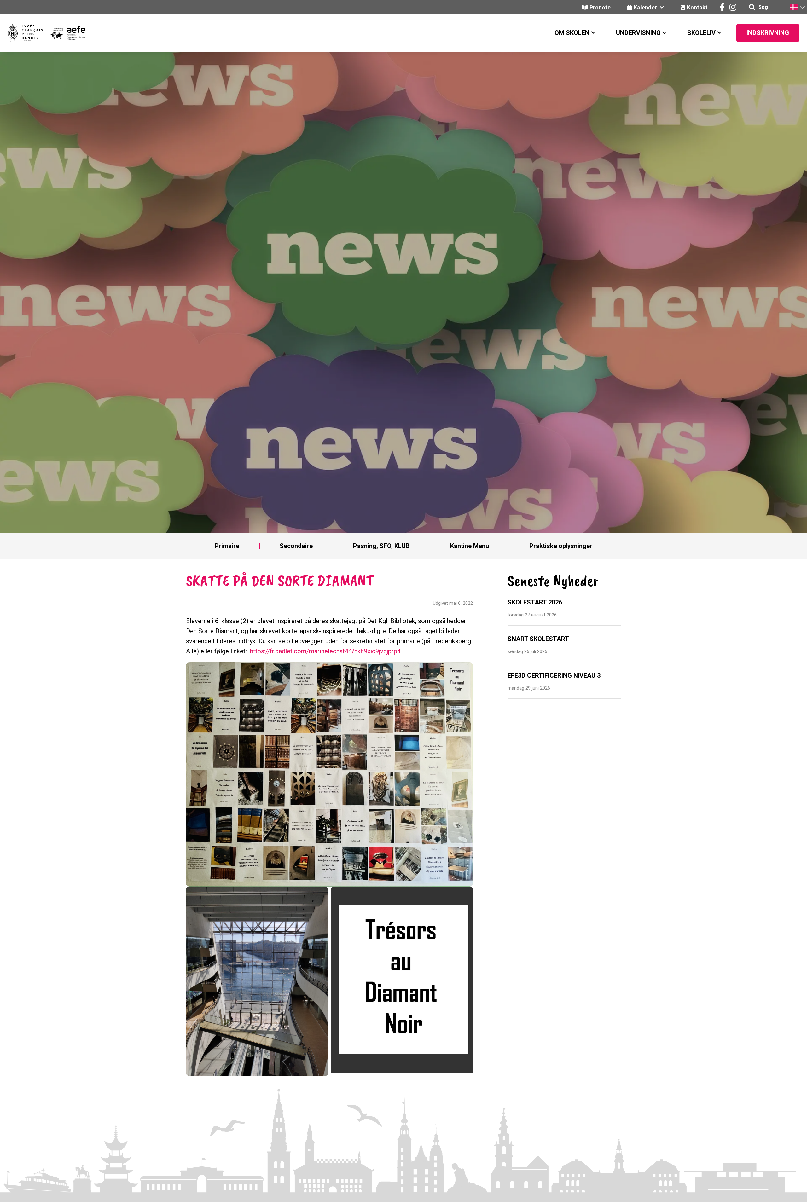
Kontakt (697, 7)
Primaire (227, 546)
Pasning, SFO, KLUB (381, 546)
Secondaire (296, 546)
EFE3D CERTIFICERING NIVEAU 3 (554, 675)
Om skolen (571, 33)
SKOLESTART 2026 (535, 602)
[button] (797, 7)
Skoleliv (701, 33)
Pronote (600, 7)
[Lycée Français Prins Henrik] (25, 33)
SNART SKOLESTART (538, 639)
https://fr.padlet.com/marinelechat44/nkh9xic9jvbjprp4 (325, 651)
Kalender (646, 7)
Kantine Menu (469, 546)
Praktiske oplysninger (560, 546)
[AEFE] (64, 33)
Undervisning (638, 33)
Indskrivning (767, 33)
